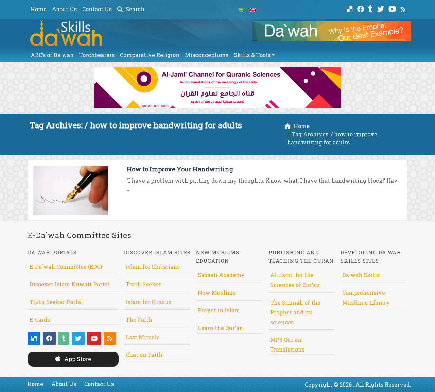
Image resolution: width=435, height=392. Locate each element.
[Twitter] (381, 8)
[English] (253, 9)
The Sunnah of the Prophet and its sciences (295, 312)
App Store (77, 358)
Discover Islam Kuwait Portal (70, 284)
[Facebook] (361, 8)
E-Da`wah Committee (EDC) (66, 266)
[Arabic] (241, 9)
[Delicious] (350, 8)
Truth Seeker (143, 284)
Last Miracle (143, 337)
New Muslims (217, 292)
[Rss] (404, 8)
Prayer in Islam (219, 310)
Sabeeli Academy (221, 274)
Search (134, 9)
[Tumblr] (371, 8)
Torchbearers (97, 54)
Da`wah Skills (361, 274)
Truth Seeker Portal (56, 301)
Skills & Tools (252, 54)
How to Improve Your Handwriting (180, 169)
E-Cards (40, 319)
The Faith (139, 319)
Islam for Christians (153, 266)
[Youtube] (393, 8)
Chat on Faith (144, 354)
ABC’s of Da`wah (52, 54)
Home (39, 9)
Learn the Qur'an (220, 327)
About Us (64, 9)
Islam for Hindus (148, 301)
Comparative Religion (149, 54)
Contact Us (97, 9)
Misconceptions (206, 54)
